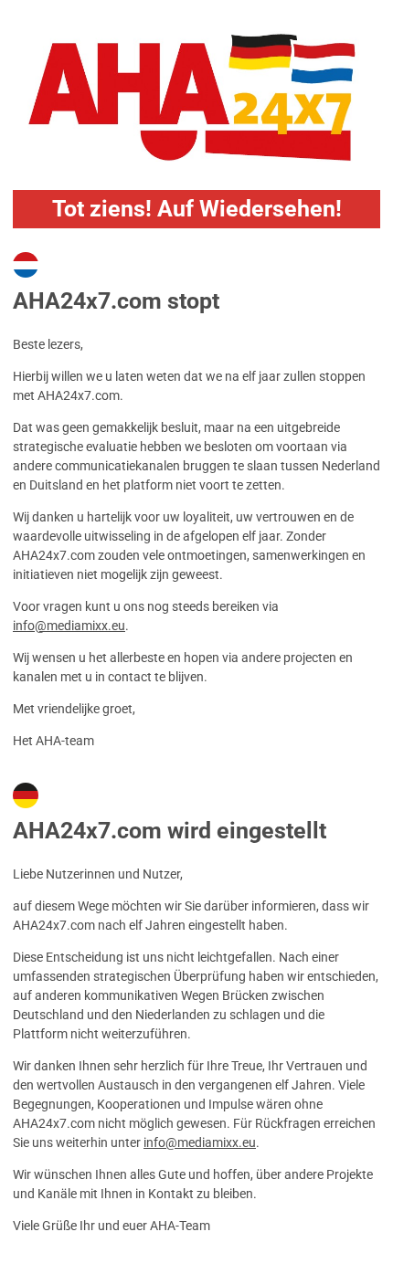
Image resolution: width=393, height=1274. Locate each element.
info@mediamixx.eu (69, 625)
